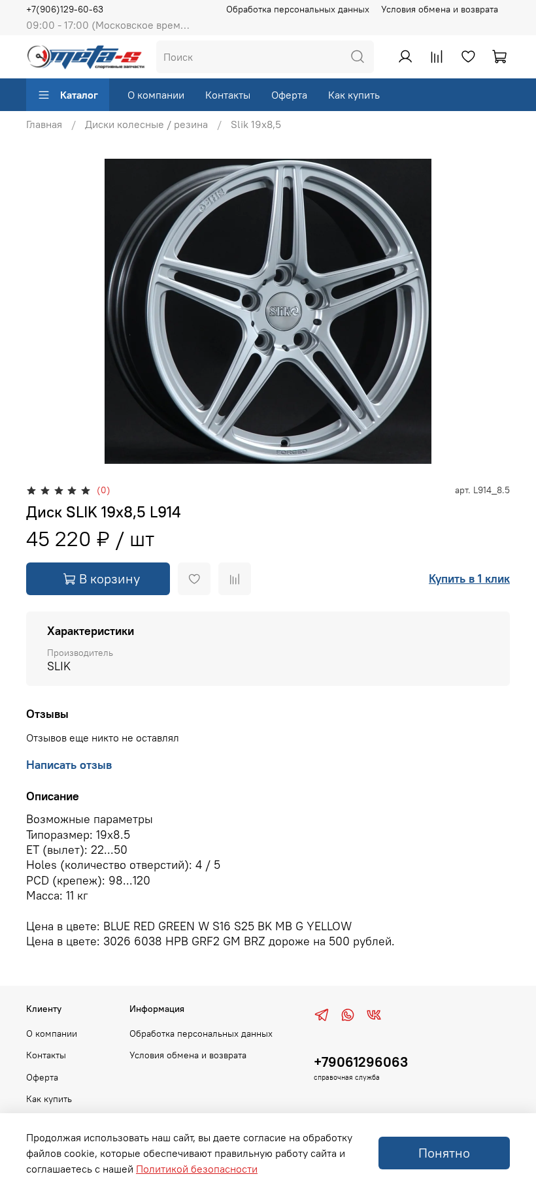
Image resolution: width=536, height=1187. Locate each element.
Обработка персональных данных (297, 9)
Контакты (227, 94)
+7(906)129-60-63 (64, 9)
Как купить (354, 94)
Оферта (289, 94)
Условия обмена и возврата (439, 9)
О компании (155, 94)
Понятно (444, 1153)
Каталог (79, 94)
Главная (44, 124)
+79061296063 (361, 1062)
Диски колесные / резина (146, 124)
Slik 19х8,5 (256, 124)
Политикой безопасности (197, 1168)
